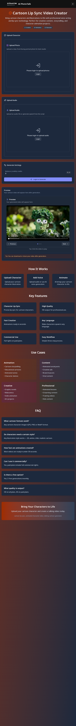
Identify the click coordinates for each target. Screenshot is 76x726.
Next (64, 244)
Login (38, 74)
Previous (13, 244)
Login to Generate (39, 179)
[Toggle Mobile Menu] (72, 4)
